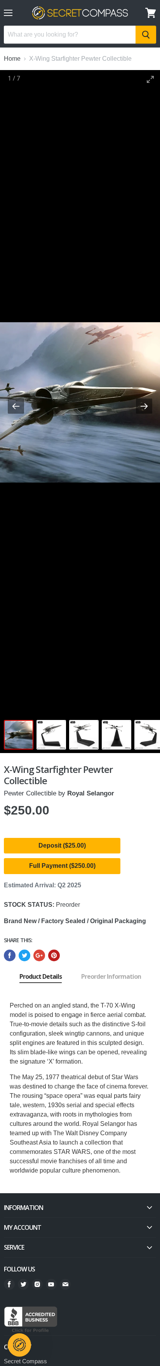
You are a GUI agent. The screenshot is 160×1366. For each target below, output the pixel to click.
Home (12, 58)
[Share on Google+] (39, 955)
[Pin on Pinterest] (54, 955)
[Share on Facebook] (10, 955)
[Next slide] (144, 406)
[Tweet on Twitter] (24, 955)
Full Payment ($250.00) (62, 865)
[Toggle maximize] (150, 79)
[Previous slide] (16, 406)
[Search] (146, 35)
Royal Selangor (90, 793)
